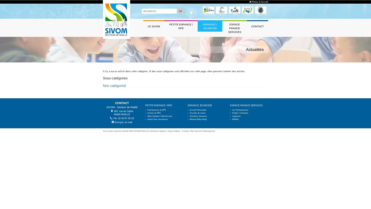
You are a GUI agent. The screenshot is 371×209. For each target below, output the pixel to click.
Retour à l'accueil (259, 2)
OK (180, 11)
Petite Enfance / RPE (181, 26)
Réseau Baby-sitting (198, 119)
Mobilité (235, 119)
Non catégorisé (114, 86)
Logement (236, 116)
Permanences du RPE (156, 110)
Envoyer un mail (123, 122)
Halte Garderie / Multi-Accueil (159, 116)
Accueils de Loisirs (198, 113)
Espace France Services (234, 28)
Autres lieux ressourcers (157, 119)
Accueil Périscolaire (198, 110)
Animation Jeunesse (198, 116)
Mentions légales (158, 131)
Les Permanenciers (240, 110)
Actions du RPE (154, 113)
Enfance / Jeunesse (210, 26)
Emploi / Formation (240, 113)
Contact (257, 26)
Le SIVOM (154, 26)
